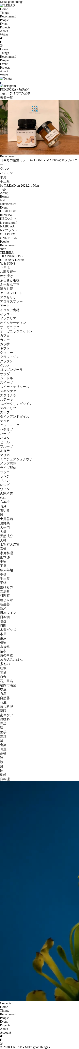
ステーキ (6, 399)
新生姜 (5, 604)
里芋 (3, 732)
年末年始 (6, 570)
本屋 (3, 634)
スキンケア (8, 391)
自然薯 (5, 698)
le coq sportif (8, 222)
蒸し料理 (6, 706)
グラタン (6, 361)
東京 (3, 638)
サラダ (5, 374)
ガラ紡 (5, 344)
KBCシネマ (8, 218)
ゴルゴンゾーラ (11, 369)
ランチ (5, 476)
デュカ (5, 421)
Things (4, 12)
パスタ (5, 438)
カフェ (5, 335)
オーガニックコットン (16, 331)
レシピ (5, 485)
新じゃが (6, 600)
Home (4, 9)
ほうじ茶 (6, 288)
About (4, 31)
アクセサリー (9, 297)
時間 (3, 625)
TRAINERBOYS (11, 256)
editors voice (8, 203)
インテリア (8, 318)
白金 (3, 676)
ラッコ (5, 472)
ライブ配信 (8, 467)
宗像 (3, 548)
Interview (6, 214)
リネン (5, 480)
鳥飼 (3, 774)
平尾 (3, 177)
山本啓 (5, 557)
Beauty (4, 196)
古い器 (5, 510)
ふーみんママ (9, 284)
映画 (3, 621)
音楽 (3, 745)
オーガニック (9, 327)
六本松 (5, 502)
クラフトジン (9, 357)
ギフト (5, 348)
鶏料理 (5, 779)
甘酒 (3, 672)
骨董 (3, 749)
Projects (5, 27)
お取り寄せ (8, 271)
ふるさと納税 (9, 280)
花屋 (3, 702)
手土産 (5, 181)
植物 (3, 642)
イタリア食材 (9, 310)
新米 (3, 608)
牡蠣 (3, 668)
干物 (3, 561)
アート (5, 305)
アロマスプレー (11, 301)
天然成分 (6, 536)
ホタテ (5, 450)
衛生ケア (6, 715)
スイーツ (6, 382)
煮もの (5, 664)
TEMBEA (7, 252)
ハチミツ (6, 173)
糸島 (3, 693)
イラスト (6, 314)
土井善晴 (6, 519)
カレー (5, 340)
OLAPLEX (7, 234)
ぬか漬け (6, 276)
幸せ (3, 574)
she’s (3, 249)
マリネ (5, 455)
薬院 (3, 711)
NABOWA (7, 226)
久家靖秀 (6, 493)
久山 (3, 497)
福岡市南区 (8, 685)
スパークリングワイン (16, 404)
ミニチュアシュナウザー (18, 459)
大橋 (3, 531)
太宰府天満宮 (9, 544)
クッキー (6, 352)
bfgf (2, 200)
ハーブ (5, 433)
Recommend (8, 16)
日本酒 (5, 617)
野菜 (3, 736)
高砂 (3, 753)
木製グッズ (8, 630)
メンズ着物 (8, 463)
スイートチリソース (14, 386)
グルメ (5, 168)
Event (3, 23)
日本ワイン (8, 612)
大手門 (5, 527)
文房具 (5, 591)
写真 (3, 506)
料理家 (5, 595)
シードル (6, 378)
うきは (5, 267)
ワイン (5, 489)
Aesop (4, 193)
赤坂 (3, 723)
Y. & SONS (7, 263)
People (4, 20)
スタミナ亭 (8, 395)
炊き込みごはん (11, 659)
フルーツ (6, 446)
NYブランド (9, 230)
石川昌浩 (6, 681)
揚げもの (6, 587)
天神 (3, 540)
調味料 (5, 719)
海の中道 (6, 655)
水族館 (5, 647)
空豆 (3, 689)
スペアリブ (8, 408)
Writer (4, 34)
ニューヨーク (9, 425)
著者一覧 (6, 97)
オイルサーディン (13, 322)
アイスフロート (11, 293)
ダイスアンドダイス (14, 416)
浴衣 (3, 651)
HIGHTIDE (8, 211)
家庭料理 (6, 553)
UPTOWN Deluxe (12, 260)
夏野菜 (5, 523)
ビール (5, 442)
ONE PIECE (8, 238)
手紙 (3, 583)
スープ (5, 412)
